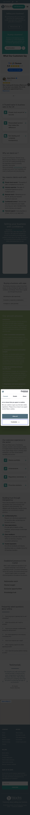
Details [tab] (15, 396)
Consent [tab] (5, 396)
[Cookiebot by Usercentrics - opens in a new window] (21, 391)
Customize (14, 422)
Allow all (15, 416)
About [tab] (24, 396)
